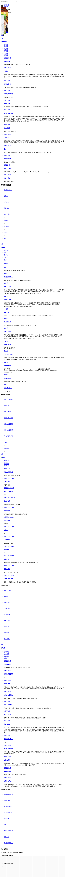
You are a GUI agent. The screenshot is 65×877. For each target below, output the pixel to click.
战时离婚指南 (7, 331)
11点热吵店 (7, 481)
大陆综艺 (6, 460)
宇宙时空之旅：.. (8, 344)
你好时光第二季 (8, 578)
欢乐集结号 (7, 569)
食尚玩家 (6, 626)
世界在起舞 (7, 760)
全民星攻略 (7, 602)
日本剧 (6, 53)
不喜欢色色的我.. (8, 94)
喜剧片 (6, 252)
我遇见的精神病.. (8, 472)
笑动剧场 (6, 549)
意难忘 (6, 220)
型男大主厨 (7, 510)
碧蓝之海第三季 (8, 683)
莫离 (5, 238)
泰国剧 (6, 55)
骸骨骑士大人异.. (8, 781)
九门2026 (6, 202)
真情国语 (6, 226)
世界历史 (6, 442)
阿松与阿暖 (7, 128)
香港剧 (6, 46)
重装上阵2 (7, 312)
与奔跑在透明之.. (8, 771)
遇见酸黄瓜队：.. (8, 277)
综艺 (3, 457)
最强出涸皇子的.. (8, 748)
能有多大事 (7, 61)
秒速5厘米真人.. (8, 354)
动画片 (6, 658)
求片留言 (6, 4)
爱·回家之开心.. (8, 190)
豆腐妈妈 (6, 137)
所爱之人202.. (7, 286)
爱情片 (6, 254)
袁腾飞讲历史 (7, 412)
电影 (3, 247)
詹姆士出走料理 (8, 491)
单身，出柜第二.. (8, 168)
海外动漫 (6, 656)
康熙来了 (6, 596)
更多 (2, 38)
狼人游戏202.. (7, 322)
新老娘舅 (6, 559)
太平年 (6, 196)
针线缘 (6, 71)
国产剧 (6, 45)
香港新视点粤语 (8, 436)
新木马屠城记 (7, 378)
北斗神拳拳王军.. (8, 674)
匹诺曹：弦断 (7, 299)
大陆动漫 (6, 651)
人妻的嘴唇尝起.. (8, 794)
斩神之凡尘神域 (8, 831)
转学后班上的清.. (8, 695)
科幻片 (6, 255)
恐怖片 (6, 257)
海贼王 (6, 824)
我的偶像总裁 (7, 158)
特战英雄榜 (7, 178)
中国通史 (6, 405)
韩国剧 (6, 51)
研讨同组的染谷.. (8, 806)
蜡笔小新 (6, 837)
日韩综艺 (6, 464)
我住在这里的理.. (8, 424)
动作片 (6, 250)
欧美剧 (6, 50)
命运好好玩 (7, 501)
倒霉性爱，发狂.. (8, 418)
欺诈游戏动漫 (7, 664)
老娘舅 (6, 232)
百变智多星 (7, 539)
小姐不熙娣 (7, 620)
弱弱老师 (6, 818)
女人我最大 (7, 520)
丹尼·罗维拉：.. (8, 388)
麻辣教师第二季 (8, 113)
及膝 (5, 267)
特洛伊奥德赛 (7, 365)
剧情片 (6, 259)
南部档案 (6, 208)
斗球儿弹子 (7, 724)
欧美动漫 (6, 654)
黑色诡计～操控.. (8, 84)
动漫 (3, 648)
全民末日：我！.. (8, 739)
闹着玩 (6, 530)
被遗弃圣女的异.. (8, 714)
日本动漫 (6, 653)
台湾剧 (6, 48)
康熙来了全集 (7, 590)
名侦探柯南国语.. (8, 812)
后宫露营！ (7, 800)
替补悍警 (6, 448)
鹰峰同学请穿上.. (8, 843)
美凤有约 (6, 633)
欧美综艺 (6, 465)
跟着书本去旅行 (8, 399)
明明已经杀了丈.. (8, 103)
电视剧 (4, 42)
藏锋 (5, 149)
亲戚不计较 (7, 214)
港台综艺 (6, 462)
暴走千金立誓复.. (8, 704)
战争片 (6, 261)
